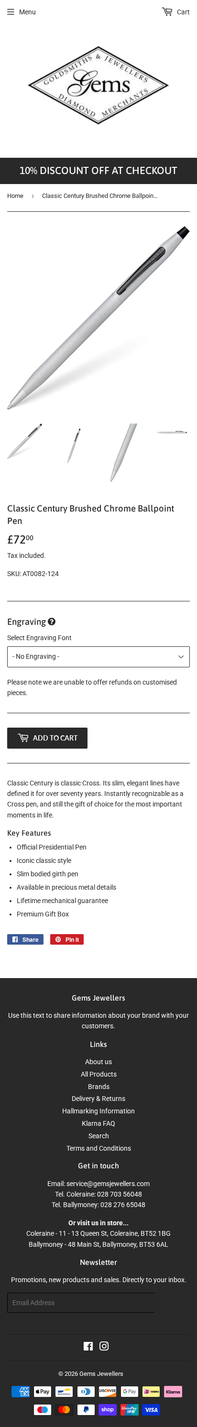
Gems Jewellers (101, 1373)
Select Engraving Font (39, 638)
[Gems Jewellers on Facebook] (88, 1347)
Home (15, 195)
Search (98, 1136)
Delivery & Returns (98, 1098)
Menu (27, 12)
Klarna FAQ (98, 1123)
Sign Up (172, 1303)
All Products (99, 1074)
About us (98, 1062)
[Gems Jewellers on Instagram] (104, 1347)
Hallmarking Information (98, 1111)
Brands (98, 1086)
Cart (182, 12)
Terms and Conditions (98, 1148)
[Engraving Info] (51, 622)
